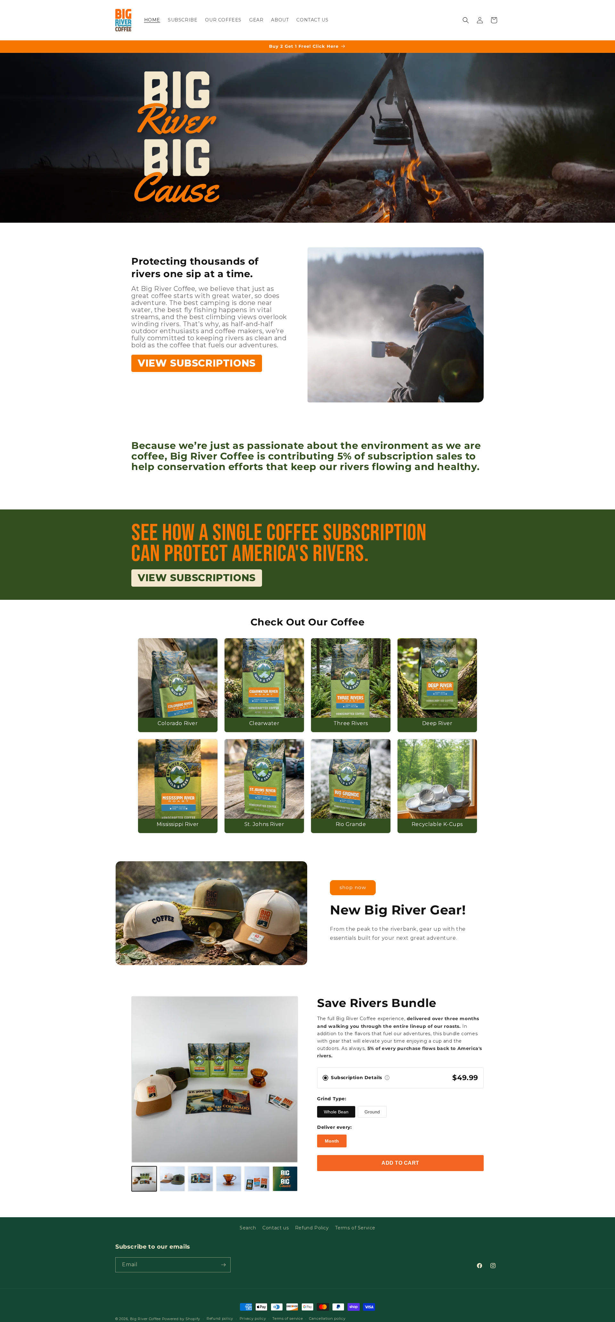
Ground (372, 1111)
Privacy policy (253, 1318)
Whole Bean (336, 1111)
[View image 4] (229, 1179)
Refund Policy (312, 1228)
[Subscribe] (223, 1264)
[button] (466, 20)
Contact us (275, 1228)
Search (248, 1228)
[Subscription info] (387, 1077)
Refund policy (220, 1318)
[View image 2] (172, 1179)
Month (332, 1141)
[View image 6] (285, 1179)
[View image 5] (257, 1179)
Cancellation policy (327, 1318)
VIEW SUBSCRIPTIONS (197, 363)
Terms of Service (355, 1228)
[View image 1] (144, 1179)
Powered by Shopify (181, 1319)
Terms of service (287, 1318)
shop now (353, 887)
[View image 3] (200, 1179)
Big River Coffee (145, 1319)
